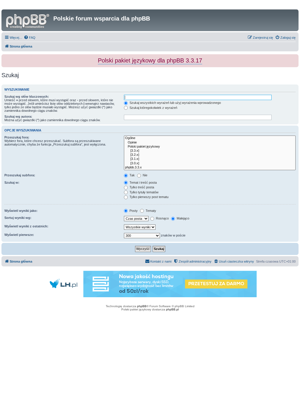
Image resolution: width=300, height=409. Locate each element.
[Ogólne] (210, 138)
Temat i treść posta (143, 182)
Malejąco (182, 218)
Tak (132, 175)
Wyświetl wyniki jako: (21, 210)
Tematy (150, 210)
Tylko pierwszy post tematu (148, 197)
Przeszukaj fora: (16, 137)
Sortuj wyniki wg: (17, 217)
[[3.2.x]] (210, 155)
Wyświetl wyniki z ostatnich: (26, 226)
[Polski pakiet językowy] (210, 147)
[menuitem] (29, 37)
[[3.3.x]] (210, 151)
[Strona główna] (28, 20)
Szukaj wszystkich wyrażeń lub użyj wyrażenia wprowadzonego (175, 102)
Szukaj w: (11, 182)
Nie (144, 175)
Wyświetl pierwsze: (19, 234)
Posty (133, 210)
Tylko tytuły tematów (143, 192)
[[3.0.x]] (210, 163)
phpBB (141, 306)
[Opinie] (210, 143)
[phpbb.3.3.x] (210, 167)
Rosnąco (162, 218)
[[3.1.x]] (210, 159)
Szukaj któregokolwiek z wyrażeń (153, 107)
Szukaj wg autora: (18, 116)
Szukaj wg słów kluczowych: (26, 96)
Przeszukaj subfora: (19, 175)
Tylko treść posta (141, 187)
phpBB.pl (172, 309)
